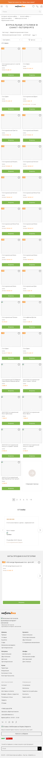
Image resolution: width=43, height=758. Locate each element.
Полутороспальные (28, 637)
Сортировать (6, 40)
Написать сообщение (21, 734)
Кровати (25, 632)
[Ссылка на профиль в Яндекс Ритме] (16, 722)
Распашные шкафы (28, 656)
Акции (3, 688)
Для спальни (26, 661)
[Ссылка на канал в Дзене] (13, 722)
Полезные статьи (7, 697)
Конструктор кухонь (7, 676)
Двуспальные (26, 640)
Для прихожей (27, 659)
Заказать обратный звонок (10, 711)
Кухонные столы (6, 673)
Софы (3, 642)
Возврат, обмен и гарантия (10, 694)
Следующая (31, 499)
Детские (4, 659)
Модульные (5, 670)
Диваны (4, 632)
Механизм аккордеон (8, 645)
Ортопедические (6, 648)
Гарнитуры (4, 668)
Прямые (3, 635)
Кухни (3, 665)
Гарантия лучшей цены (29, 691)
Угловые (4, 637)
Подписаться (40, 749)
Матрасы (4, 651)
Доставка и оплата (7, 691)
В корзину (11, 75)
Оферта (3, 700)
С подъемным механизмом (31, 642)
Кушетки (4, 640)
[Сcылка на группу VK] (2, 722)
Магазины (25, 688)
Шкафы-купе (26, 654)
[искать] (40, 11)
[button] (10, 61)
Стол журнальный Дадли (14, 542)
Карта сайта (26, 697)
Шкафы (24, 651)
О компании (26, 685)
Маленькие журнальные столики (11, 35)
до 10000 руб (26, 35)
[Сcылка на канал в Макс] (9, 722)
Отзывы (3, 703)
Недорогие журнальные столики (19, 32)
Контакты (25, 694)
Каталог (4, 685)
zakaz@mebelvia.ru (7, 714)
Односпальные (27, 635)
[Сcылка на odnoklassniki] (6, 722)
